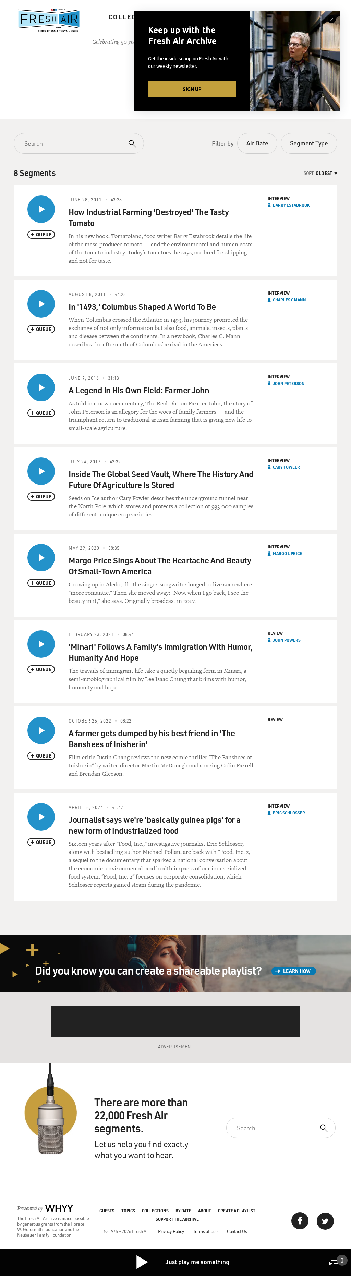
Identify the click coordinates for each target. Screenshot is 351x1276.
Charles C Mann (289, 299)
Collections (133, 17)
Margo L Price (287, 553)
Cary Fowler (286, 467)
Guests (106, 1210)
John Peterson (289, 383)
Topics (128, 1210)
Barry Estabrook (291, 205)
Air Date (257, 143)
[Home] (49, 20)
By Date (183, 1210)
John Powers (287, 640)
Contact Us (237, 1231)
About (204, 1210)
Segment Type (309, 143)
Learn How (297, 971)
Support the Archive (177, 1219)
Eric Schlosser (289, 812)
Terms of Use (205, 1231)
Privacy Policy (171, 1231)
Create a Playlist (236, 1210)
